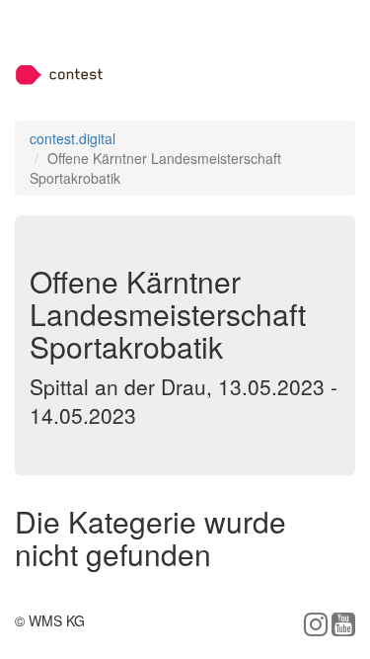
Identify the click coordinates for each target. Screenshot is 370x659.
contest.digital (72, 138)
